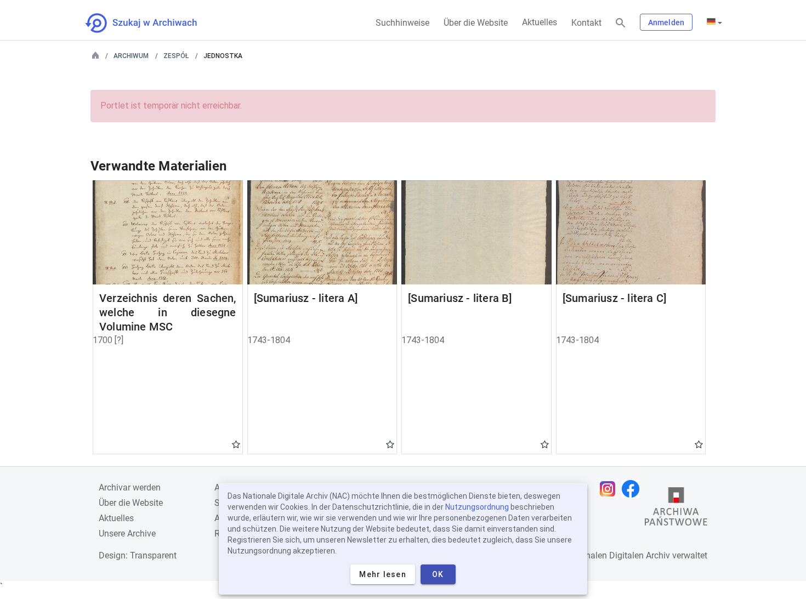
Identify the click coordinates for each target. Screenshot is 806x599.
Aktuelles (539, 22)
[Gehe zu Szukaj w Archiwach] (151, 23)
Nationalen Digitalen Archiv (617, 555)
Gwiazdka (236, 443)
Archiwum (131, 56)
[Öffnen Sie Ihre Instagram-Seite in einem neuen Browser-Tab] (610, 489)
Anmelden (666, 22)
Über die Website (476, 23)
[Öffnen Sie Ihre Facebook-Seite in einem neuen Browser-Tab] (633, 489)
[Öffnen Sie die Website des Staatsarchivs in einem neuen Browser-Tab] (676, 509)
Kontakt (586, 23)
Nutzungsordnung (477, 507)
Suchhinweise (402, 23)
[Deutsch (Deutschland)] (714, 22)
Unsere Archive (127, 533)
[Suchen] (621, 23)
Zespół (176, 56)
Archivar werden (130, 487)
